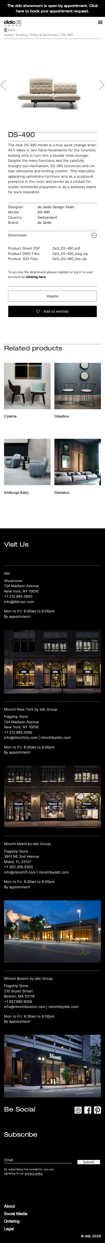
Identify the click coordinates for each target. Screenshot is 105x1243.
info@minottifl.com (20, 872)
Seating (21, 35)
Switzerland (47, 217)
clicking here (36, 277)
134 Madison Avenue (21, 586)
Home (8, 35)
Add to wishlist (56, 311)
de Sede (44, 222)
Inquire (52, 296)
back (11, 30)
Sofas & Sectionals (44, 35)
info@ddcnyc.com (19, 601)
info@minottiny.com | (22, 737)
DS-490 (43, 212)
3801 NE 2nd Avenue (21, 856)
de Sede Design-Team (55, 207)
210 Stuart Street (18, 991)
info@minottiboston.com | (26, 1006)
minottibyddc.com (56, 737)
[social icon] (78, 1112)
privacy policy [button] (34, 1173)
